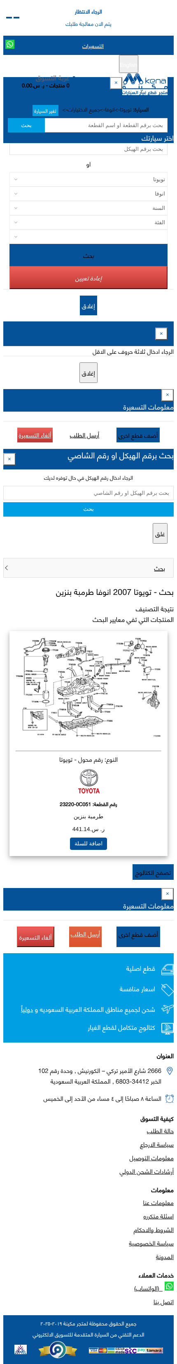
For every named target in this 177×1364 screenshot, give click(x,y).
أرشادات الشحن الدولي (147, 1171)
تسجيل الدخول (54, 64)
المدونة (165, 1256)
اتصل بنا (164, 1301)
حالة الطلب (160, 1130)
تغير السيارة (45, 110)
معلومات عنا (158, 1202)
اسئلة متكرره (159, 1215)
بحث (26, 125)
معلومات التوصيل (152, 1157)
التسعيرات (93, 45)
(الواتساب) (148, 1287)
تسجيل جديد (91, 64)
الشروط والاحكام (154, 1229)
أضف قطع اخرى (138, 435)
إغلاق (88, 305)
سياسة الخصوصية (151, 1242)
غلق (160, 533)
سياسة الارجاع (157, 1144)
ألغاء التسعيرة (35, 434)
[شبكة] (9, 17)
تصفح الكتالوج (153, 872)
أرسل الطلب (84, 434)
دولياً (27, 1009)
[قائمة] (16, 17)
